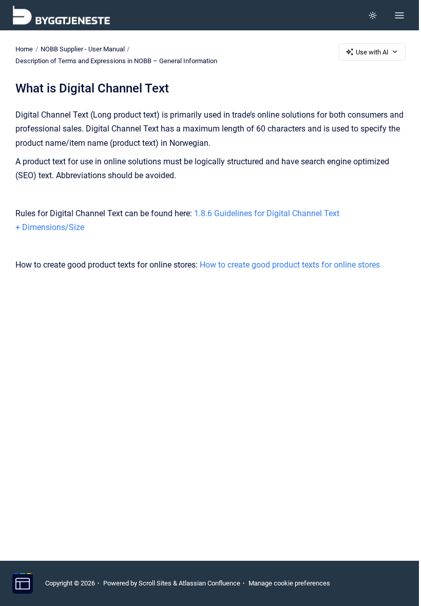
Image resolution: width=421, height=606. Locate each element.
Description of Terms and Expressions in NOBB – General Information (116, 61)
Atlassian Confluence (209, 583)
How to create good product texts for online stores (290, 265)
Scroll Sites (155, 583)
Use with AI (372, 52)
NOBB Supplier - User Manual (83, 49)
